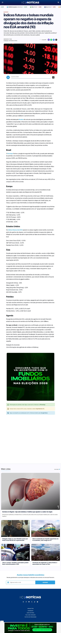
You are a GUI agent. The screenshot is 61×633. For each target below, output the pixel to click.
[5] (45, 552)
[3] (45, 528)
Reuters (21, 119)
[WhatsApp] (51, 40)
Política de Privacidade (30, 617)
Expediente (30, 610)
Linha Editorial (30, 612)
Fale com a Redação (31, 614)
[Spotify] (37, 602)
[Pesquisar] (58, 2)
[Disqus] (30, 437)
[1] (30, 491)
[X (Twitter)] (56, 40)
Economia (6, 12)
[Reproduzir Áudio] (8, 77)
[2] (15, 528)
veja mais (56, 469)
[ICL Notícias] (30, 2)
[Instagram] (23, 602)
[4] (15, 552)
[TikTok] (35, 602)
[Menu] (2, 2)
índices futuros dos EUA (15, 230)
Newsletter (30, 608)
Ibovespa (10, 153)
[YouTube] (29, 602)
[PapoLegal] (49, 40)
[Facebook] (54, 40)
